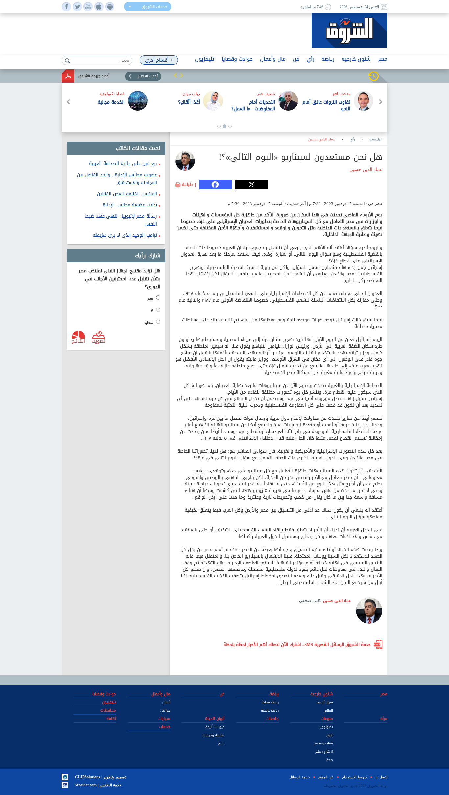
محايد (148, 322)
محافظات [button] (108, 710)
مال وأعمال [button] (273, 59)
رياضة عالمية (270, 710)
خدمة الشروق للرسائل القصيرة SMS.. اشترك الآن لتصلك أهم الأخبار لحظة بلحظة (297, 644)
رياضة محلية (270, 702)
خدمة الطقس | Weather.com (98, 785)
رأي (352, 139)
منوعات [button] (327, 718)
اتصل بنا (381, 777)
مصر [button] (382, 59)
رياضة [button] (327, 59)
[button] (175, 75)
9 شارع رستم (324, 751)
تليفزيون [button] (204, 59)
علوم (329, 735)
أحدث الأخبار (148, 76)
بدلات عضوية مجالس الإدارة (130, 205)
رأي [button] (310, 59)
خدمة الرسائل (299, 777)
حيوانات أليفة (215, 727)
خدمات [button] (164, 726)
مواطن (165, 710)
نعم (150, 298)
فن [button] (296, 59)
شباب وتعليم (324, 743)
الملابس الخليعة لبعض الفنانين (127, 193)
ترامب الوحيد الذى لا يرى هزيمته (125, 235)
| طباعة (189, 185)
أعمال (166, 702)
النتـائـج (78, 341)
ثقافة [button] (111, 718)
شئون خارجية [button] (356, 59)
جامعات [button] (272, 718)
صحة (329, 760)
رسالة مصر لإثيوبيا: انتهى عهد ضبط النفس (121, 220)
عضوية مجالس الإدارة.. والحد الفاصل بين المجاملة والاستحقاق (117, 178)
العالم (329, 710)
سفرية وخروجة (214, 735)
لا (152, 310)
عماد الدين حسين (321, 139)
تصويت (98, 341)
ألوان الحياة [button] (215, 718)
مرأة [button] (383, 718)
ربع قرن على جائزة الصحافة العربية (123, 163)
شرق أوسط (324, 702)
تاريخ (221, 743)
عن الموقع (326, 777)
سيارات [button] (164, 718)
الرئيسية (375, 139)
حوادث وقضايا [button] (237, 59)
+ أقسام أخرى (159, 60)
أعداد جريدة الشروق (93, 76)
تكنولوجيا (326, 727)
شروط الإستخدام (354, 777)
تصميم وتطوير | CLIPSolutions (100, 777)
